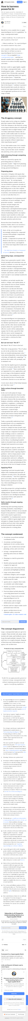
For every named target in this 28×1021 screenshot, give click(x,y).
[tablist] (5, 950)
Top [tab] (3, 950)
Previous (6, 944)
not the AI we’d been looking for (13, 791)
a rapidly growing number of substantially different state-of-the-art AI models (15, 820)
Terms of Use (21, 931)
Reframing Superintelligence (11, 732)
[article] (14, 957)
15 (12, 498)
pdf (21, 750)
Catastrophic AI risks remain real (15, 614)
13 (12, 417)
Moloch (22, 860)
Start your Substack (10, 1014)
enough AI (4, 55)
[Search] (25, 950)
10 (23, 356)
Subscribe (19, 2)
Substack (7, 1018)
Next (23, 944)
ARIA (24, 752)
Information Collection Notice (15, 932)
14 (12, 476)
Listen (24, 22)
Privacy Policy (16, 1005)
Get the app (21, 1014)
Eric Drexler (7, 21)
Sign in (25, 2)
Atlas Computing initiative (12, 750)
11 (1, 849)
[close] (24, 972)
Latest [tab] (6, 950)
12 (14, 384)
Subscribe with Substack (15, 999)
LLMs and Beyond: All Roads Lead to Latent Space (12, 966)
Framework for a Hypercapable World (12, 954)
